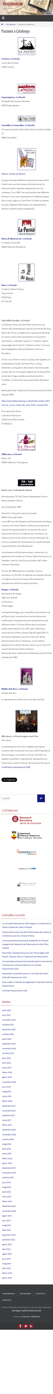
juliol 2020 (6, 1039)
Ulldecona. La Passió (11, 454)
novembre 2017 (9, 1110)
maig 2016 (6, 1144)
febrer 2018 (7, 1101)
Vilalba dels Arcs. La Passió (14, 688)
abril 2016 (6, 1148)
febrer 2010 (7, 1273)
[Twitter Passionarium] (26, 1326)
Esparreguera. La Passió (13, 97)
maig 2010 (6, 1263)
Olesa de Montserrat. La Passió (16, 238)
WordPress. (35, 1316)
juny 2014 (6, 1220)
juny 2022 (6, 1015)
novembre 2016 (9, 1134)
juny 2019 (6, 1058)
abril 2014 (6, 1230)
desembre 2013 (9, 1235)
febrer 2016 (7, 1158)
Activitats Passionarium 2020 (14, 990)
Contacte (6, 1300)
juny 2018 (6, 1086)
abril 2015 (6, 1191)
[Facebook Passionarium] (20, 1326)
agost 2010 (7, 1254)
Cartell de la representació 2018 (15, 767)
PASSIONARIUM (13, 4)
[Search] (41, 798)
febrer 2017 (7, 1125)
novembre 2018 (9, 1082)
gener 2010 (7, 1277)
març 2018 (6, 1096)
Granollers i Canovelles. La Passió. (18, 125)
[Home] (2, 24)
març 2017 (6, 1120)
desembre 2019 (9, 1043)
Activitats (40, 1293)
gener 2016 (7, 1163)
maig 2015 (6, 1187)
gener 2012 (7, 1244)
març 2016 (6, 1153)
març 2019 (6, 1067)
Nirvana (26, 1316)
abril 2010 (6, 1268)
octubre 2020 (8, 1034)
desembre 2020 (9, 1029)
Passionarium (8, 1293)
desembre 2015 (9, 1168)
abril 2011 (6, 1249)
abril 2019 (6, 1062)
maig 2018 (6, 1091)
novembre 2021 (9, 1019)
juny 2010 (6, 1258)
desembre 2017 (9, 1106)
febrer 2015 (7, 1201)
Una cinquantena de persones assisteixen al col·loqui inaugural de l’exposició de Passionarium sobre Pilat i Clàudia (25, 944)
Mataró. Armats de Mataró (13, 173)
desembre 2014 (9, 1206)
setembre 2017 (8, 1115)
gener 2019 (7, 1077)
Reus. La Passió (9, 285)
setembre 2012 (8, 1239)
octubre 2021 (8, 1024)
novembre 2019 (9, 1048)
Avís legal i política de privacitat (26, 1310)
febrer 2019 (7, 1072)
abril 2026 (6, 1010)
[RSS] (31, 1326)
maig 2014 (6, 1225)
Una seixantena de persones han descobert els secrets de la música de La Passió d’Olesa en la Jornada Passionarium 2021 (27, 965)
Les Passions (10, 24)
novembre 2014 (9, 1211)
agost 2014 (7, 1215)
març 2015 (6, 1196)
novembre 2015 (9, 1172)
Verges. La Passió (9, 589)
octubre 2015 (8, 1177)
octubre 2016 (8, 1139)
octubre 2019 (8, 1053)
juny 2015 (6, 1182)
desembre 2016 (9, 1129)
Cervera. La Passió (10, 58)
